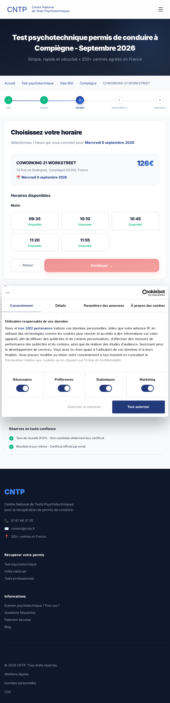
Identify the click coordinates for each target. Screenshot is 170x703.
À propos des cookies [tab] (148, 305)
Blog (7, 627)
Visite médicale (15, 571)
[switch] (64, 388)
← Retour (25, 265)
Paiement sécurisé (17, 620)
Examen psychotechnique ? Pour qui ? (32, 605)
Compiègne (88, 83)
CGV (7, 692)
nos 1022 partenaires (35, 328)
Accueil (9, 83)
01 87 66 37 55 (22, 520)
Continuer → (102, 265)
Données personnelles (20, 683)
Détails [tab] (60, 305)
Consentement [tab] (21, 305)
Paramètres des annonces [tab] (104, 305)
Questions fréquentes (19, 612)
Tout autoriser (138, 407)
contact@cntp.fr (23, 528)
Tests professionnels (19, 578)
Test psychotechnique (37, 83)
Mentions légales (16, 674)
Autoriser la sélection (84, 407)
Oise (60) (66, 83)
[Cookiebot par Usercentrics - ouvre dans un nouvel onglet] (145, 292)
